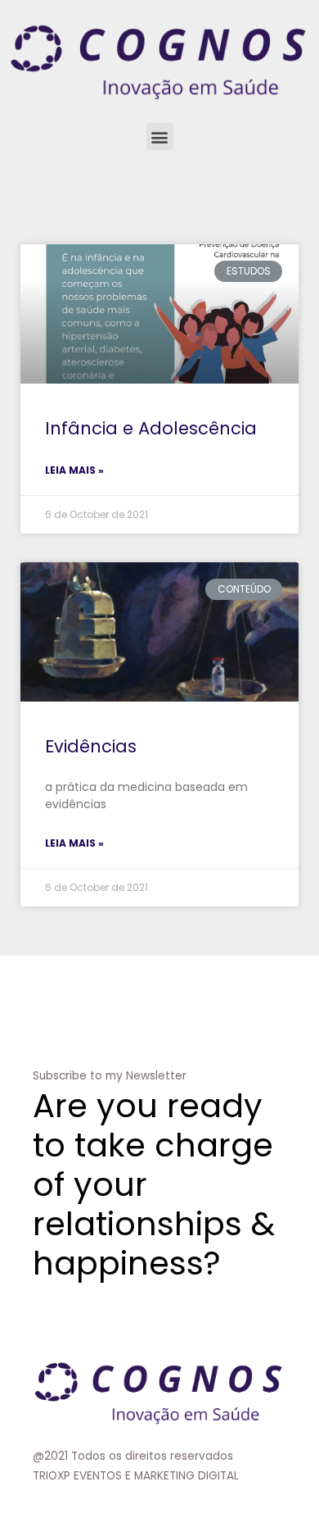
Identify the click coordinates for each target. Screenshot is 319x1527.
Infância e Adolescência (151, 428)
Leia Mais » (74, 470)
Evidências (91, 746)
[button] (159, 136)
